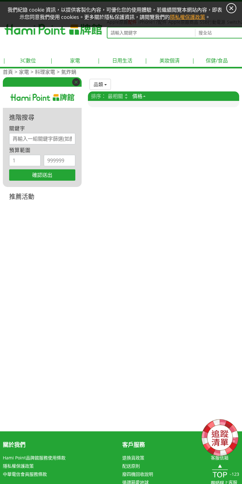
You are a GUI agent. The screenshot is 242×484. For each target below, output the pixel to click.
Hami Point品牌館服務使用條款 (34, 458)
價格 (137, 96)
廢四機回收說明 (137, 474)
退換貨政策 (133, 458)
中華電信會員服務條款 (25, 474)
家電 (65, 60)
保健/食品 (210, 60)
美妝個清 (162, 60)
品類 (99, 84)
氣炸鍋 (68, 71)
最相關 (115, 96)
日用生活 (114, 60)
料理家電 (45, 71)
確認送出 (42, 175)
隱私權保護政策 (18, 466)
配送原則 (131, 466)
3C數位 (19, 60)
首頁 (8, 71)
